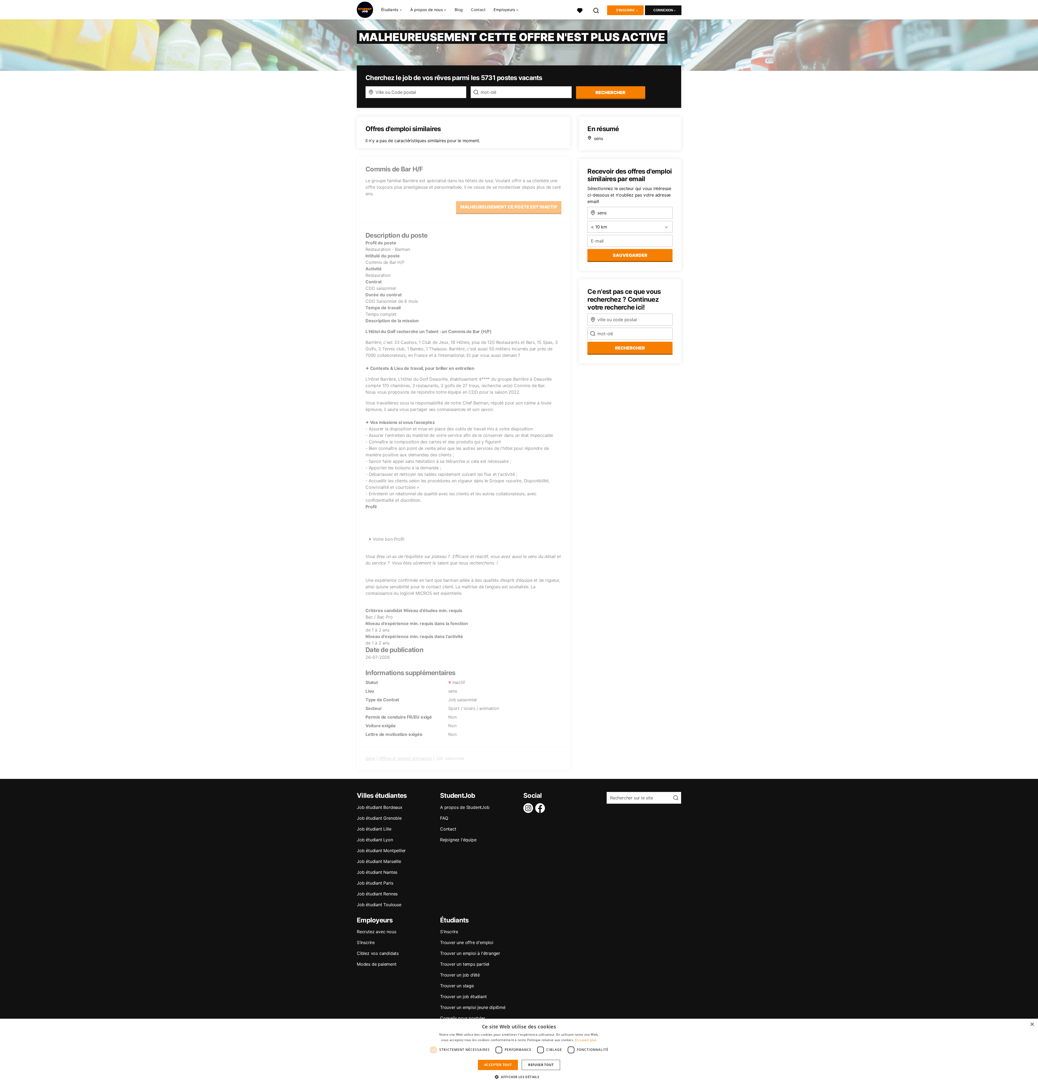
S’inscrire (366, 942)
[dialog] (519, 1052)
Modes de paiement (377, 964)
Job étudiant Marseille (379, 861)
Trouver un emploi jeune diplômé (472, 1007)
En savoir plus (586, 1040)
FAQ (444, 818)
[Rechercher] (596, 10)
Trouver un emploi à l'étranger (470, 953)
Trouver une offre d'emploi (466, 942)
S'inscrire (625, 10)
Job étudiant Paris (375, 883)
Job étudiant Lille (374, 829)
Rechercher (630, 348)
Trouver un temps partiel (464, 964)
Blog (459, 9)
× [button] (1032, 1024)
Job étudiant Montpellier (381, 850)
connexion (663, 10)
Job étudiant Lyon (375, 839)
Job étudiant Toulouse (379, 904)
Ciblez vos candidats (378, 953)
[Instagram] (529, 808)
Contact (478, 9)
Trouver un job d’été (460, 975)
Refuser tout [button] (541, 1064)
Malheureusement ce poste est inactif (508, 207)
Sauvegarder (630, 255)
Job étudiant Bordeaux (379, 807)
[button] (519, 1077)
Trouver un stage (457, 985)
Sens (370, 758)
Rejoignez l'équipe (458, 839)
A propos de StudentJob (465, 807)
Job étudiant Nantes (377, 872)
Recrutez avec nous (376, 931)
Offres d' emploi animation (405, 758)
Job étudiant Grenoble (379, 818)
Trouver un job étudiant (463, 996)
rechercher (610, 92)
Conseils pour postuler (462, 1018)
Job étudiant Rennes (377, 893)
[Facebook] (541, 808)
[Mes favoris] (579, 10)
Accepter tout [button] (498, 1064)
